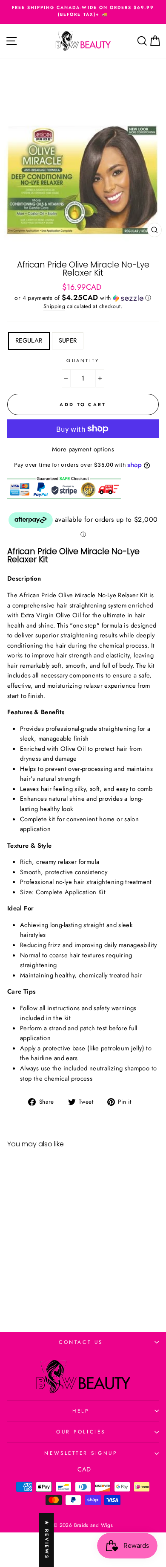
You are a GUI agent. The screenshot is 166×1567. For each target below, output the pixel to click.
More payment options (83, 449)
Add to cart (36, 1287)
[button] (83, 298)
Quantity (83, 360)
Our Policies (80, 1431)
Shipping (54, 306)
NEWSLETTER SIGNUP (80, 1453)
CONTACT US (81, 1342)
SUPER (68, 340)
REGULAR (29, 340)
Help (80, 1410)
